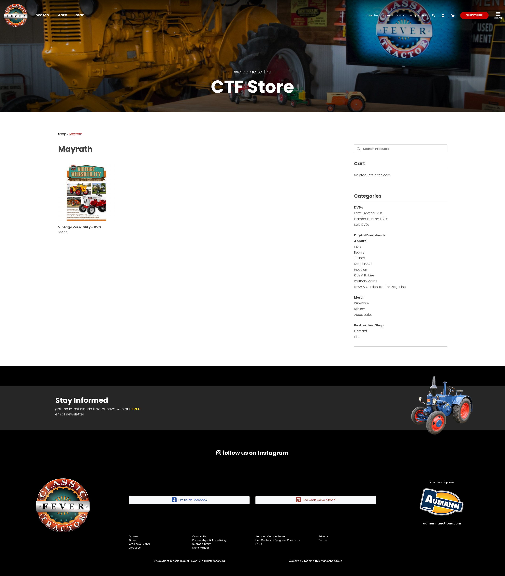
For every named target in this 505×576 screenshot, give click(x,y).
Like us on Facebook (193, 500)
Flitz (356, 337)
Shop (62, 134)
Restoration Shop (368, 325)
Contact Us (199, 536)
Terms (323, 540)
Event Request (201, 547)
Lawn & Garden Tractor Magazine (380, 287)
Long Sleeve (363, 264)
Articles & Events (139, 544)
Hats (357, 246)
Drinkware (361, 303)
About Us (135, 547)
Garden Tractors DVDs (371, 219)
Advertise (372, 15)
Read (79, 15)
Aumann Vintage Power (270, 536)
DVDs (358, 207)
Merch (359, 297)
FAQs (258, 544)
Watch (42, 15)
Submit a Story (201, 544)
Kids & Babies (364, 275)
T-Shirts (360, 258)
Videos (133, 536)
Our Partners (418, 15)
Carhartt (360, 331)
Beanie (359, 252)
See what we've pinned (319, 500)
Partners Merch (365, 281)
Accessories (363, 314)
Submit (386, 15)
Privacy (323, 536)
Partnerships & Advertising (209, 540)
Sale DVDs (361, 224)
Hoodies (360, 269)
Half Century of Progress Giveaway (277, 540)
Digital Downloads (369, 235)
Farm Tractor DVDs (368, 213)
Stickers (360, 309)
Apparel (361, 241)
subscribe (474, 15)
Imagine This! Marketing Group (323, 561)
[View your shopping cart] (452, 15)
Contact (401, 15)
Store (62, 15)
